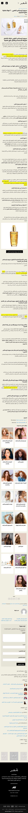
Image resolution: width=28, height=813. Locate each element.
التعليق (23, 633)
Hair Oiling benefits (21, 422)
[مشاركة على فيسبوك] (16, 599)
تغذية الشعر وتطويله (13, 723)
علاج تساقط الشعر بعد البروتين (18, 720)
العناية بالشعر (25, 8)
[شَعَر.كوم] (23, 3)
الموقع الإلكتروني (21, 657)
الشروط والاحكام (11, 809)
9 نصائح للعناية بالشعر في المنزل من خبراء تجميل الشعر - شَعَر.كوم (15, 727)
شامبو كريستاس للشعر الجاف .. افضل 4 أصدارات (13, 684)
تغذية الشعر (25, 605)
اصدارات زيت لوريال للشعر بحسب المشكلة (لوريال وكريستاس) (13, 693)
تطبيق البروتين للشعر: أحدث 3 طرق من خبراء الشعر (12, 702)
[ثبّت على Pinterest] (9, 599)
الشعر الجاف (4, 603)
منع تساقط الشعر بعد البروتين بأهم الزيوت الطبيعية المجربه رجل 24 (15, 716)
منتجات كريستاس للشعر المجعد (16, 688)
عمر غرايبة (15, 16)
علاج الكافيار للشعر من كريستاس (15, 712)
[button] (7, 3)
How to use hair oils (21, 420)
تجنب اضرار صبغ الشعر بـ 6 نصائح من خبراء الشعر (13, 697)
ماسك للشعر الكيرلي (20, 736)
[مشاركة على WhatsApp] (19, 599)
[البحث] (18, 3)
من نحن (3, 809)
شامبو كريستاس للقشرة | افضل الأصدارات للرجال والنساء (20, 619)
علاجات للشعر (21, 8)
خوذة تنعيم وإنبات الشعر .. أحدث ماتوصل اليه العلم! (6, 619)
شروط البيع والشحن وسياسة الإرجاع (20, 809)
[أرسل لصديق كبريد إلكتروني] (11, 599)
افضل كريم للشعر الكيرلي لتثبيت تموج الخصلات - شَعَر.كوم (15, 733)
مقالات (6, 809)
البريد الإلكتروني (21, 651)
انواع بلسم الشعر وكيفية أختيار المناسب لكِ (16, 730)
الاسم (23, 644)
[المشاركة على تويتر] (14, 599)
